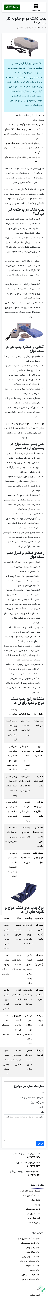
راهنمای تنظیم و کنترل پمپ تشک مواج (23, 143)
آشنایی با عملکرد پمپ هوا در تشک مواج (22, 129)
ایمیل (42, 1102)
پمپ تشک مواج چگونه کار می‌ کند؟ (24, 124)
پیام (42, 1112)
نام (43, 1092)
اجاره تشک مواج (32, 423)
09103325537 (12, 7)
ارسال (40, 1143)
